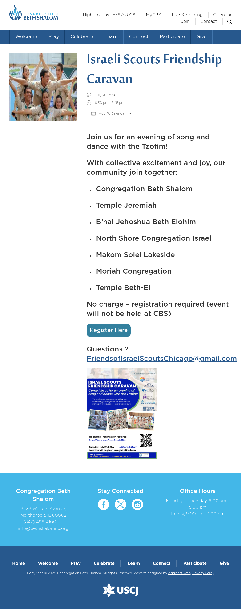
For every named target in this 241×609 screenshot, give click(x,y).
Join (185, 22)
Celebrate (81, 36)
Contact (208, 22)
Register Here (109, 330)
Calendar (222, 15)
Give (201, 36)
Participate (172, 36)
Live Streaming (187, 15)
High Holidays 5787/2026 (109, 15)
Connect (139, 36)
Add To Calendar (112, 113)
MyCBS (153, 15)
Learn (111, 36)
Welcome (26, 36)
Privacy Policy (203, 573)
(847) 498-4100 (39, 522)
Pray (53, 36)
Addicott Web (179, 573)
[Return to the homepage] (33, 12)
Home (18, 563)
